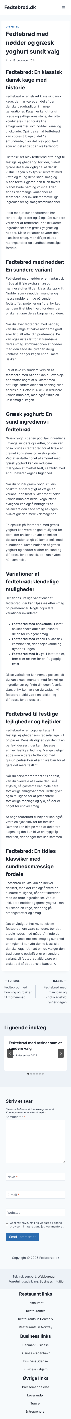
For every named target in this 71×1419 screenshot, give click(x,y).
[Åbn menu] (63, 7)
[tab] (28, 1074)
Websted (14, 1212)
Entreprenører (35, 1411)
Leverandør (35, 1395)
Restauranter (35, 1311)
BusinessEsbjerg (35, 1369)
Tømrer (35, 1403)
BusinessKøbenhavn (35, 1353)
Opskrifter (13, 26)
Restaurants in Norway (35, 1327)
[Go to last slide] (10, 1053)
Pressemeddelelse (35, 1387)
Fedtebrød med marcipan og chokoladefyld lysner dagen (55, 991)
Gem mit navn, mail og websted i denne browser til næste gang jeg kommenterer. (37, 1224)
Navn (12, 1177)
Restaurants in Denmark (35, 1319)
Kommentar (15, 1117)
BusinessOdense (35, 1361)
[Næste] (61, 1053)
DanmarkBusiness (35, 1345)
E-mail (13, 1195)
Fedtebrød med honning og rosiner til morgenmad (17, 989)
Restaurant (35, 1303)
